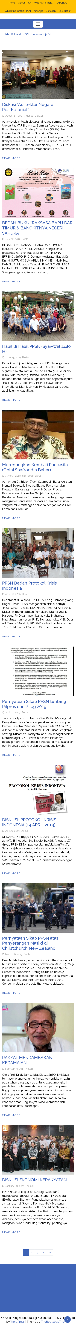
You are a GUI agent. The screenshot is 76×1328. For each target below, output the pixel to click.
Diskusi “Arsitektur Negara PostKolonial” (27, 107)
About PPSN (24, 2)
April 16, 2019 (13, 594)
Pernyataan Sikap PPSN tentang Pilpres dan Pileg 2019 (34, 704)
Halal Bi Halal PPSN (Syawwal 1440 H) (28, 34)
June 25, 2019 (13, 357)
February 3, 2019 (14, 1068)
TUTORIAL (61, 2)
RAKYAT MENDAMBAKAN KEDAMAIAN (27, 1060)
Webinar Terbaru (43, 2)
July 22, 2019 (12, 239)
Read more (11, 158)
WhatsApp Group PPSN (18, 10)
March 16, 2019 (13, 954)
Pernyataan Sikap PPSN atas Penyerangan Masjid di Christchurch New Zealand (30, 943)
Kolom (30, 1068)
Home (12, 2)
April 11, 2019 (12, 712)
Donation (51, 10)
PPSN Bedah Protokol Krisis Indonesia (29, 585)
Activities (38, 10)
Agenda (29, 115)
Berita (25, 239)
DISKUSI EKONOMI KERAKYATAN (34, 1179)
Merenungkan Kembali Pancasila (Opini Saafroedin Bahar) (35, 467)
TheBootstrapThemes (55, 1321)
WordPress (17, 1321)
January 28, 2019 (15, 1185)
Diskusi (39, 115)
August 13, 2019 (14, 115)
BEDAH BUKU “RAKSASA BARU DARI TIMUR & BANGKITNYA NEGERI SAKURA (38, 228)
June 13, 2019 (13, 475)
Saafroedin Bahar (31, 475)
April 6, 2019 (12, 830)
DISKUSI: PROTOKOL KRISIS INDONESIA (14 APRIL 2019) (29, 822)
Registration (65, 10)
